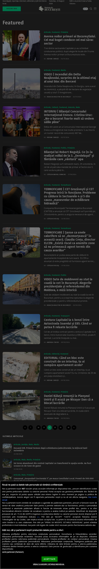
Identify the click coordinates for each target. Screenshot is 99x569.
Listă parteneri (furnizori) (13, 552)
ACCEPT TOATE (49, 559)
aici (38, 517)
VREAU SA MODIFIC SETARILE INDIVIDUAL (48, 564)
